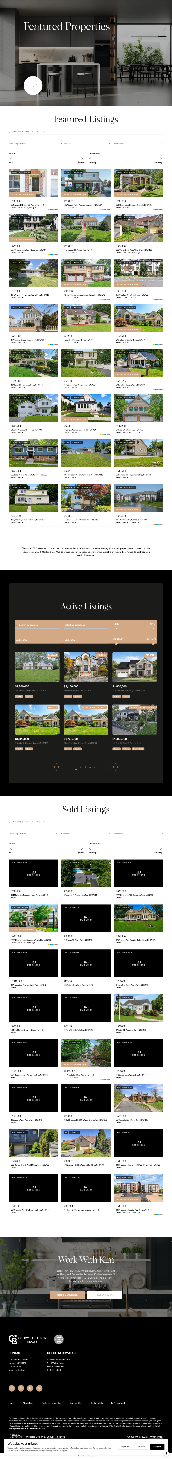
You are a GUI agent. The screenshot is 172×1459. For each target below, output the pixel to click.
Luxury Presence (56, 1436)
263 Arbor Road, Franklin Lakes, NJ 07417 (31, 690)
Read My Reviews (105, 1295)
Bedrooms (118, 143)
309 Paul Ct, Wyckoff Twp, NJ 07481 (126, 743)
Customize (141, 1447)
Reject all (125, 1447)
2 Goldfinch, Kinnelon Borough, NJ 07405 (31, 743)
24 (95, 767)
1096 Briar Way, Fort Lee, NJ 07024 (78, 690)
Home (11, 1403)
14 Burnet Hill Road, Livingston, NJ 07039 (128, 690)
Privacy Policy (155, 1436)
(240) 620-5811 (16, 1366)
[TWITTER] (39, 1388)
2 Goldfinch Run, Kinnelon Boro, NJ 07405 (80, 743)
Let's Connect (118, 1403)
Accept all (157, 1447)
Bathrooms (66, 143)
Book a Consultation (67, 1295)
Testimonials (97, 1403)
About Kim (28, 1403)
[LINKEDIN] (30, 1388)
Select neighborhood (75, 625)
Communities (75, 1403)
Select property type (17, 143)
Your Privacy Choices (86, 1456)
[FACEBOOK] (12, 1388)
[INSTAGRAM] (21, 1388)
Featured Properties (51, 1403)
